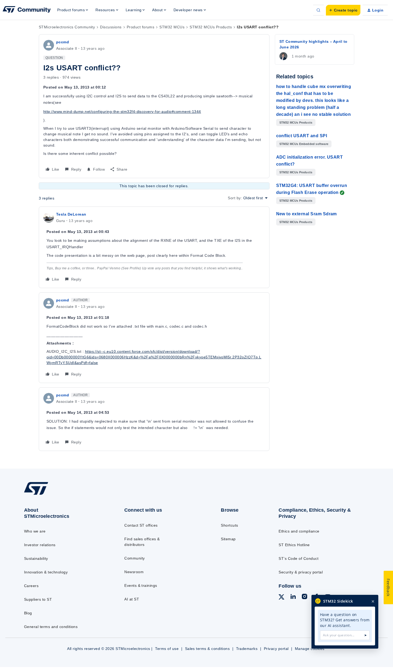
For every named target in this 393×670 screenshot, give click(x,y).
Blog (28, 613)
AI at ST (131, 599)
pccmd (62, 42)
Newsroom (134, 572)
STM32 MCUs (171, 27)
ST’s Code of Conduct (298, 558)
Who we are (35, 531)
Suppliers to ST (38, 599)
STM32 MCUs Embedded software (304, 144)
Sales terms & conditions (207, 648)
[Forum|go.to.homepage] (27, 10)
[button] (343, 10)
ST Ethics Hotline (294, 545)
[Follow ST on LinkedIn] (293, 597)
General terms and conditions (51, 627)
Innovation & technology (46, 572)
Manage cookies (310, 648)
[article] (154, 247)
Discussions (110, 27)
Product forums (141, 27)
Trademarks (247, 648)
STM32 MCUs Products (211, 27)
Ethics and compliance (299, 531)
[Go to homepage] (63, 494)
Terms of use (167, 648)
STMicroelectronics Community (67, 27)
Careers (31, 586)
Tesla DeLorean (71, 214)
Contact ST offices (141, 525)
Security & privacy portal (301, 572)
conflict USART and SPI (301, 135)
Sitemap (228, 539)
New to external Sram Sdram (306, 214)
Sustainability (36, 558)
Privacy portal (276, 648)
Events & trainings (140, 585)
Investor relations (40, 545)
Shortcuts (229, 525)
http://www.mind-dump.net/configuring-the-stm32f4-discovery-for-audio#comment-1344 (122, 111)
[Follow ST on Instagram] (304, 597)
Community (134, 558)
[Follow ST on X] (281, 597)
